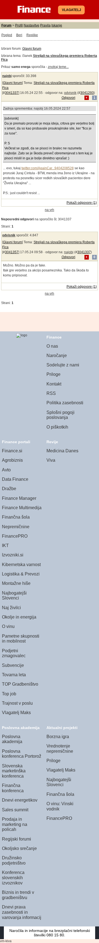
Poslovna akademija (12, 739)
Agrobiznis (12, 460)
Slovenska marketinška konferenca (14, 771)
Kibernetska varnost (21, 564)
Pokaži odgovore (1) (82, 203)
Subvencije (13, 665)
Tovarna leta (14, 674)
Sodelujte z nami (62, 365)
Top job (9, 693)
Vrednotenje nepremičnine (59, 749)
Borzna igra (57, 736)
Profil (19, 25)
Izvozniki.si (12, 555)
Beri (19, 35)
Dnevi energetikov (19, 800)
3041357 (11, 252)
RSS (51, 393)
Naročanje (56, 355)
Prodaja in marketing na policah (14, 824)
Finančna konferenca (13, 788)
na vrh (49, 210)
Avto (6, 469)
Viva (50, 460)
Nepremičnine (15, 526)
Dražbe (9, 488)
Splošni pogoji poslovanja (60, 415)
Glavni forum (31, 49)
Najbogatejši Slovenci (14, 596)
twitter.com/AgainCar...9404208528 (47, 168)
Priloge (53, 374)
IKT (5, 545)
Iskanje (56, 25)
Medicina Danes (62, 450)
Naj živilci (11, 607)
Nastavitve (31, 25)
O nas (52, 346)
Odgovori (68, 98)
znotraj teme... (58, 67)
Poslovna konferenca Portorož (21, 754)
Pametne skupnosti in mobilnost (20, 639)
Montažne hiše (16, 583)
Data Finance (15, 479)
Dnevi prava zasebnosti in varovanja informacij (21, 912)
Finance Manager (19, 498)
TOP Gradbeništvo (20, 684)
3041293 (87, 93)
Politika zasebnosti (64, 402)
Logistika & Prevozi (21, 574)
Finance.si (12, 450)
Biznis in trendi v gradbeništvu (18, 895)
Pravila (45, 25)
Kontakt (53, 384)
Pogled (6, 35)
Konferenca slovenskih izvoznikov (13, 877)
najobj (7, 76)
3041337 (11, 93)
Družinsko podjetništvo (14, 860)
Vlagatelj (71, 10)
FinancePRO (15, 536)
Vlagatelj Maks (16, 712)
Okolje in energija (19, 617)
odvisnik (70, 93)
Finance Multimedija (22, 507)
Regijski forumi (16, 839)
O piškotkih (57, 427)
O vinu (8, 626)
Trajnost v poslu (17, 703)
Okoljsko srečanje (19, 848)
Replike (32, 35)
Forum (6, 25)
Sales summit (15, 809)
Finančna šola (16, 517)
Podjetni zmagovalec (14, 653)
